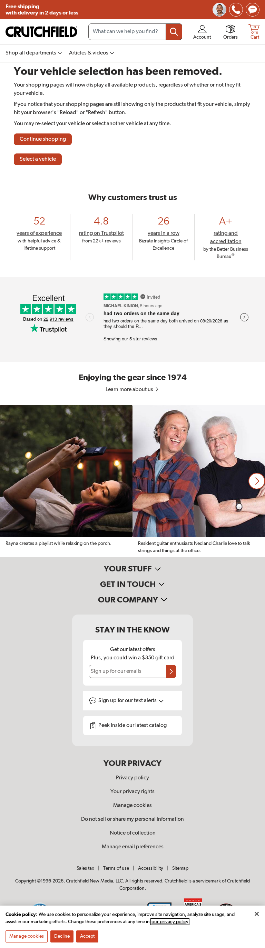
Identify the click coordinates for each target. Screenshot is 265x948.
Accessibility (150, 868)
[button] (256, 481)
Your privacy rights (132, 792)
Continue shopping (43, 139)
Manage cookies (132, 805)
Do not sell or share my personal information (132, 819)
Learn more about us (130, 389)
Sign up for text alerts (128, 700)
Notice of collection (133, 833)
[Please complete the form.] (171, 671)
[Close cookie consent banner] (256, 914)
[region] (132, 481)
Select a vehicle (38, 159)
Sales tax (85, 868)
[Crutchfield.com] (41, 32)
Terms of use (116, 868)
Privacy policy (132, 778)
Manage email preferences (133, 847)
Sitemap (180, 868)
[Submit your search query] (174, 31)
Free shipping (42, 10)
